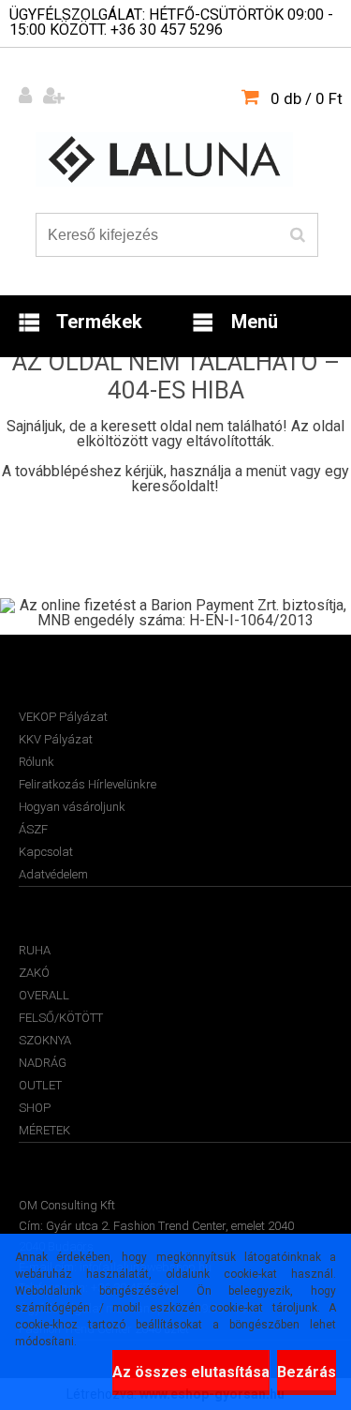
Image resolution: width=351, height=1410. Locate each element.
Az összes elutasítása (191, 1372)
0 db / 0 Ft (307, 98)
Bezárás (306, 1372)
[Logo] (164, 159)
